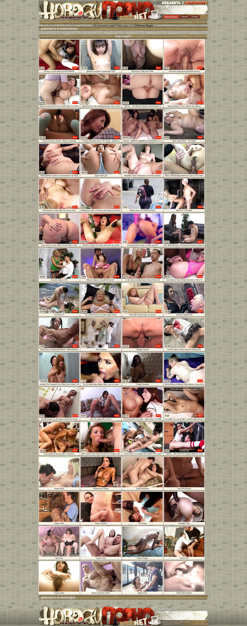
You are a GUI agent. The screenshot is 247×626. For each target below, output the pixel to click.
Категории (171, 16)
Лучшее (194, 17)
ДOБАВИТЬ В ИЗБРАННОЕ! (59, 28)
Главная (184, 17)
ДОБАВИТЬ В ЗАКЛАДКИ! (58, 597)
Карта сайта (167, 609)
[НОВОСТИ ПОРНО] (75, 19)
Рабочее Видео (144, 25)
